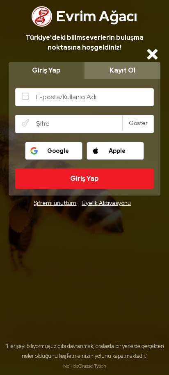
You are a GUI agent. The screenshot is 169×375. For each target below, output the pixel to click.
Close (152, 54)
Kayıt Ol (122, 70)
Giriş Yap (46, 70)
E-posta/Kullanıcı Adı (25, 96)
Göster (138, 123)
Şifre (25, 123)
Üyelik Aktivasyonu (106, 203)
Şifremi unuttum (55, 203)
